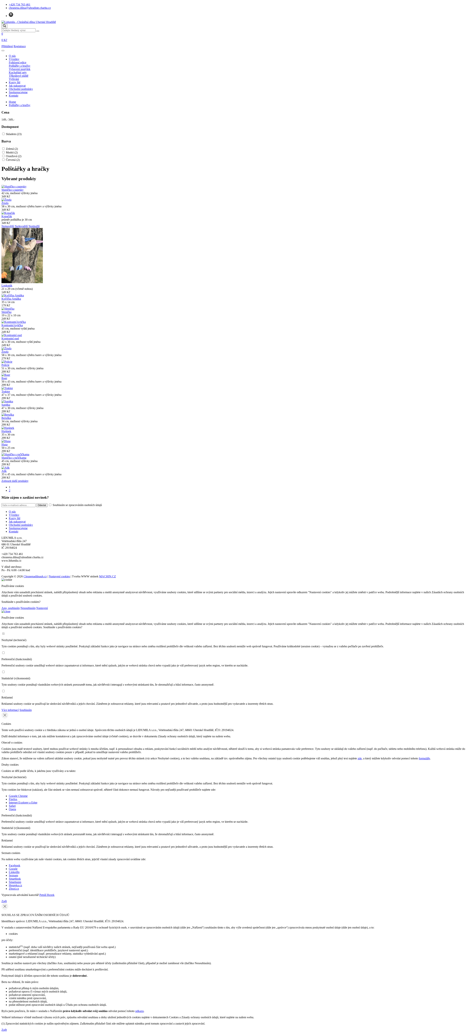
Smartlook (15, 878)
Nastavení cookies (59, 576)
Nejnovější (7, 226)
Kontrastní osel (10, 338)
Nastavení (42, 608)
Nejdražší (34, 226)
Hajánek (6, 431)
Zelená (12, 148)
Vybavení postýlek (19, 69)
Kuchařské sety (18, 72)
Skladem (14, 134)
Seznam (13, 875)
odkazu (139, 1011)
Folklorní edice (17, 62)
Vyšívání (14, 79)
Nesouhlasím (28, 608)
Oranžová (13, 156)
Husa (4, 444)
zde (360, 758)
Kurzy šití (14, 82)
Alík (4, 471)
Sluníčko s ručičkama (13, 457)
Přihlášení (7, 46)
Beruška (6, 418)
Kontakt (13, 95)
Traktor (5, 391)
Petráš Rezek (46, 894)
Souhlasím (26, 710)
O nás (12, 55)
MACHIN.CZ (107, 576)
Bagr (4, 378)
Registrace (20, 46)
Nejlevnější (21, 226)
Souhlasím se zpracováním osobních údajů (77, 505)
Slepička (6, 312)
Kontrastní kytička (12, 325)
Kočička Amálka (11, 298)
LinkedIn (14, 872)
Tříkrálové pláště (18, 75)
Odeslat (42, 505)
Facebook (14, 865)
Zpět (4, 901)
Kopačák (6, 216)
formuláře (424, 758)
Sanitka (5, 404)
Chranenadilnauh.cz (35, 576)
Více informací (10, 710)
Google (13, 868)
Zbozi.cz (14, 888)
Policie (5, 365)
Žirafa (4, 203)
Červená (13, 159)
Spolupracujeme (18, 92)
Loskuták (6, 285)
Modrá (12, 152)
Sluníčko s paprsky (12, 189)
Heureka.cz (15, 885)
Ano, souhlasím (10, 608)
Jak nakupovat (17, 85)
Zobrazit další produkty (15, 480)
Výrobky (14, 59)
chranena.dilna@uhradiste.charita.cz (30, 7)
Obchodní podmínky (21, 89)
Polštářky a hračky (19, 65)
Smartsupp (15, 882)
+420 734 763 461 (19, 4)
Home (12, 101)
